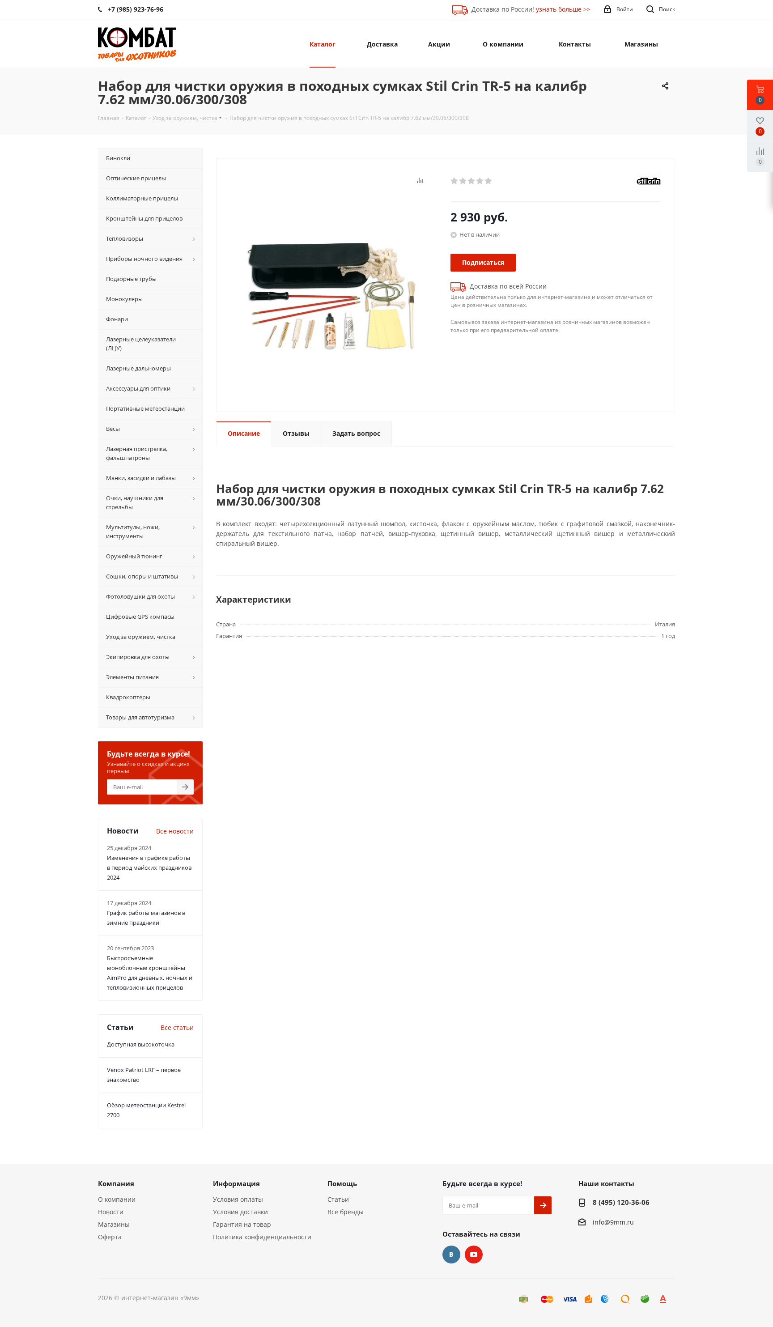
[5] (488, 181)
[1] (454, 181)
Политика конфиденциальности (262, 1237)
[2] (463, 181)
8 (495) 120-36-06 (621, 1202)
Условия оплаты (238, 1199)
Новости (110, 1212)
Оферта (110, 1237)
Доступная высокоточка (140, 1044)
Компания (116, 1183)
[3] (471, 181)
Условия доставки (240, 1212)
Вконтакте (451, 1254)
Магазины (114, 1224)
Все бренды (345, 1212)
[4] (480, 181)
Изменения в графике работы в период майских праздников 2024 (149, 867)
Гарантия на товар (242, 1224)
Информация (236, 1183)
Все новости (175, 831)
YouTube (474, 1254)
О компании (117, 1199)
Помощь (342, 1183)
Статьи (338, 1199)
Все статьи (177, 1027)
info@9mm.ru (613, 1222)
